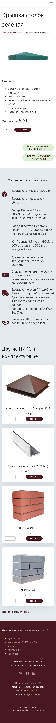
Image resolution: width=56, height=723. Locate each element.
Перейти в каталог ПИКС (15, 611)
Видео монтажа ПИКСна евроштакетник (39, 147)
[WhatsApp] (34, 673)
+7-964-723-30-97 (30, 690)
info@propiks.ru (32, 694)
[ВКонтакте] (21, 673)
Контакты (12, 653)
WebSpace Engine (38, 710)
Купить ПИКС (17, 32)
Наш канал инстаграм (27, 683)
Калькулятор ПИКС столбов (22, 642)
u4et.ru (21, 710)
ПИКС (10, 3)
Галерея (11, 646)
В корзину (22, 129)
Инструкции (13, 649)
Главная (5, 32)
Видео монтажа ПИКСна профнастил (39, 157)
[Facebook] (27, 673)
